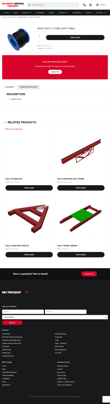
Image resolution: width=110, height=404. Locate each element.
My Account (61, 372)
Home (7, 13)
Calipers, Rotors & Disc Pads (11, 343)
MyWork (78, 396)
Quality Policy (61, 378)
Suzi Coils (58, 353)
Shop (4, 369)
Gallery (51, 13)
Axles (57, 340)
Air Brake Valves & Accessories (12, 337)
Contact (88, 13)
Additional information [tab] (28, 87)
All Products (6, 334)
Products (26, 13)
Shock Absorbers (60, 350)
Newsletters (77, 13)
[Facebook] (26, 292)
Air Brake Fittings (60, 334)
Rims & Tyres (59, 346)
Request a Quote (62, 366)
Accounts (99, 13)
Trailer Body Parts (12, 17)
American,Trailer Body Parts (11, 340)
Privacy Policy (61, 375)
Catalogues (40, 13)
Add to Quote (75, 37)
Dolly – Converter (60, 343)
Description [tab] (9, 87)
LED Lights (5, 346)
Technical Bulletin (8, 375)
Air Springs (58, 337)
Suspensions (6, 353)
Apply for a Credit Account (66, 382)
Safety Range (6, 350)
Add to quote (29, 188)
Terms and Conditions (64, 385)
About (15, 13)
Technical (62, 13)
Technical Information (9, 372)
